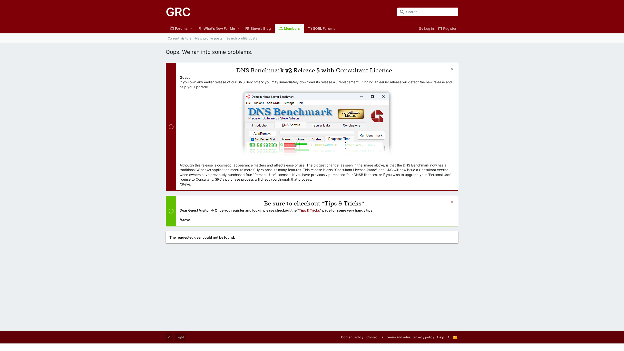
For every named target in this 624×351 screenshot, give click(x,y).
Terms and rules (398, 337)
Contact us (374, 337)
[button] (191, 28)
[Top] (449, 337)
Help (440, 337)
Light (180, 337)
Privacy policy (423, 337)
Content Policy (352, 337)
